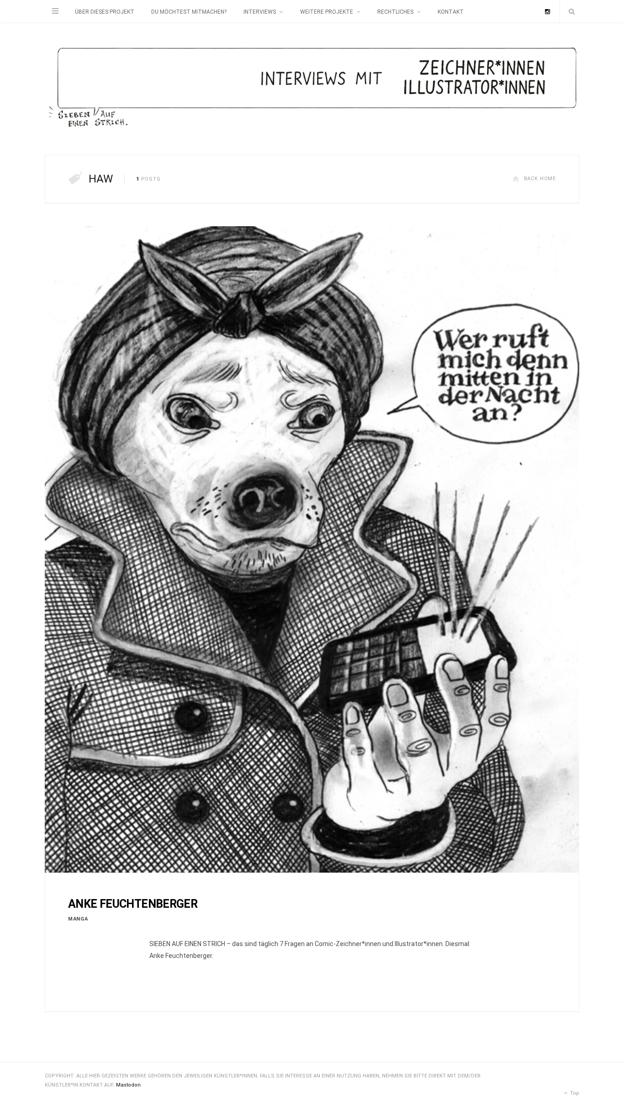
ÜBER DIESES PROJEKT (104, 12)
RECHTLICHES (395, 12)
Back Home (540, 179)
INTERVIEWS (259, 12)
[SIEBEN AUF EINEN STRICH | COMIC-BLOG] (312, 89)
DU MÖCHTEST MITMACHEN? (189, 12)
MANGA (78, 919)
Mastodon (128, 1085)
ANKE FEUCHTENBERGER (132, 903)
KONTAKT (451, 12)
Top (574, 1093)
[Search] (569, 11)
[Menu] (55, 11)
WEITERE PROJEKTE (326, 12)
